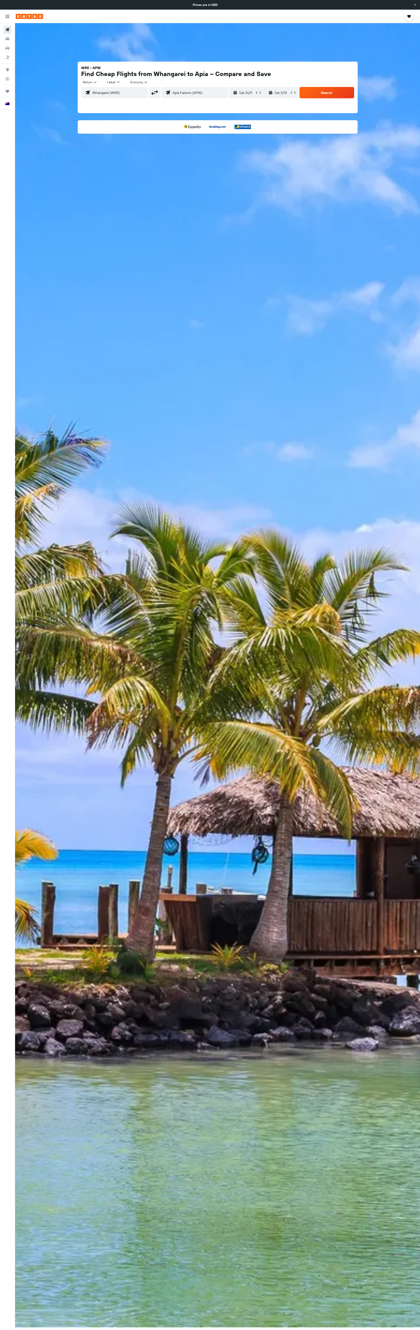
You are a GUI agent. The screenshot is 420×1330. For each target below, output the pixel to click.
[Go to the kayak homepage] (29, 16)
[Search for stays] (7, 39)
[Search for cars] (7, 48)
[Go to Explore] (7, 69)
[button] (415, 5)
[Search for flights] (7, 29)
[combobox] (90, 82)
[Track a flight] (7, 78)
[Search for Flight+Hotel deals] (7, 57)
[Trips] (7, 91)
